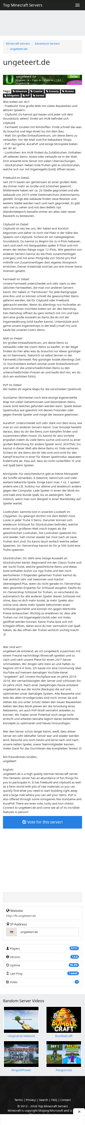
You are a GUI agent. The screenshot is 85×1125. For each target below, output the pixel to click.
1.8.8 (74, 956)
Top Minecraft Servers (22, 5)
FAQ (54, 1100)
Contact (65, 1100)
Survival (39, 95)
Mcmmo (69, 91)
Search (43, 1100)
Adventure (21, 91)
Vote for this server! (44, 822)
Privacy (31, 1100)
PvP (27, 95)
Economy (53, 91)
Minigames (13, 95)
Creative (37, 91)
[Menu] (77, 5)
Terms (18, 1100)
